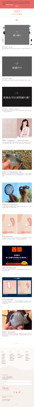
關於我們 (20, 14)
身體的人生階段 (12, 355)
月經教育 (3, 355)
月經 (12, 14)
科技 (17, 14)
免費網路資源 (12, 360)
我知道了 (17, 6)
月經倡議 (3, 357)
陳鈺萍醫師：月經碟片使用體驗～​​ (9, 332)
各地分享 (27, 355)
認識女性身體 (12, 358)
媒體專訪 (27, 357)
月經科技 (19, 354)
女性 (15, 14)
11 (18, 343)
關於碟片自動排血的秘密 (7, 236)
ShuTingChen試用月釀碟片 (7, 299)
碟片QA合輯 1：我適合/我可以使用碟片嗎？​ (11, 109)
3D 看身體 (11, 354)
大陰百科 (3, 45)
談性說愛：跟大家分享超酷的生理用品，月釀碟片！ (12, 172)
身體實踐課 (11, 357)
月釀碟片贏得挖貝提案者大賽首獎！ (9, 268)
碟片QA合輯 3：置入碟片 (7, 47)
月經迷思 (3, 358)
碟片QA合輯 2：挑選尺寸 (7, 78)
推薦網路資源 (4, 363)
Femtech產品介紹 (21, 355)
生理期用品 (3, 354)
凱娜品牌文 (27, 360)
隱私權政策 (4, 397)
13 (22, 343)
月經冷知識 (3, 360)
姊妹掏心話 (3, 361)
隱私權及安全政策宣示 (9, 4)
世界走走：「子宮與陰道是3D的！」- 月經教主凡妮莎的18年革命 (15, 140)
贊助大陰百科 (28, 358)
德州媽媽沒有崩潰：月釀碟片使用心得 (10, 204)
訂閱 (3, 386)
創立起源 (27, 354)
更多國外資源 (20, 357)
